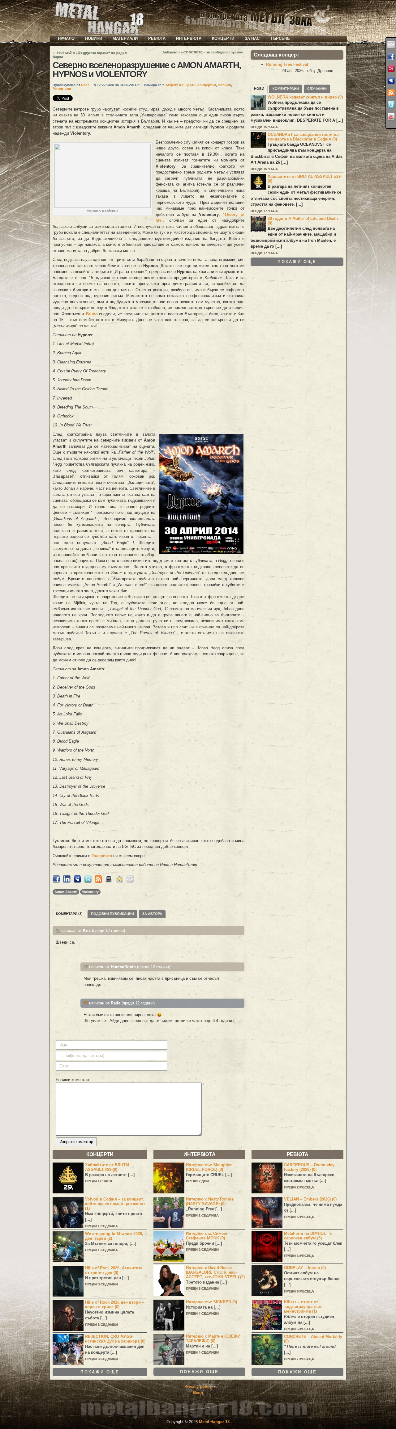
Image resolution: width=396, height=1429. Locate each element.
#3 (86, 1003)
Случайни (317, 88)
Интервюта (188, 38)
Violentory (90, 892)
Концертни (206, 85)
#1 (58, 930)
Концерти (223, 38)
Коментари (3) (69, 914)
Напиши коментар (72, 1079)
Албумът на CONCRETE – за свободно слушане (202, 52)
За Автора (152, 914)
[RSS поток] (391, 92)
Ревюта (157, 38)
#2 (86, 967)
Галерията (102, 855)
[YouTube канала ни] (391, 116)
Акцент (171, 85)
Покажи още (297, 261)
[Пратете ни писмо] (391, 44)
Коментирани (286, 88)
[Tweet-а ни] (391, 104)
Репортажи (62, 88)
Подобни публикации (112, 914)
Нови (259, 88)
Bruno (92, 314)
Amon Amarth (65, 892)
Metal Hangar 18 (214, 1421)
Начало (66, 38)
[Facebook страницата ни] (391, 56)
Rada (85, 85)
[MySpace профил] (391, 80)
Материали (125, 38)
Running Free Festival (287, 64)
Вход (198, 1392)
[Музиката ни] (391, 68)
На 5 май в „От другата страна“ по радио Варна (90, 55)
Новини (93, 38)
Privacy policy (198, 1386)
